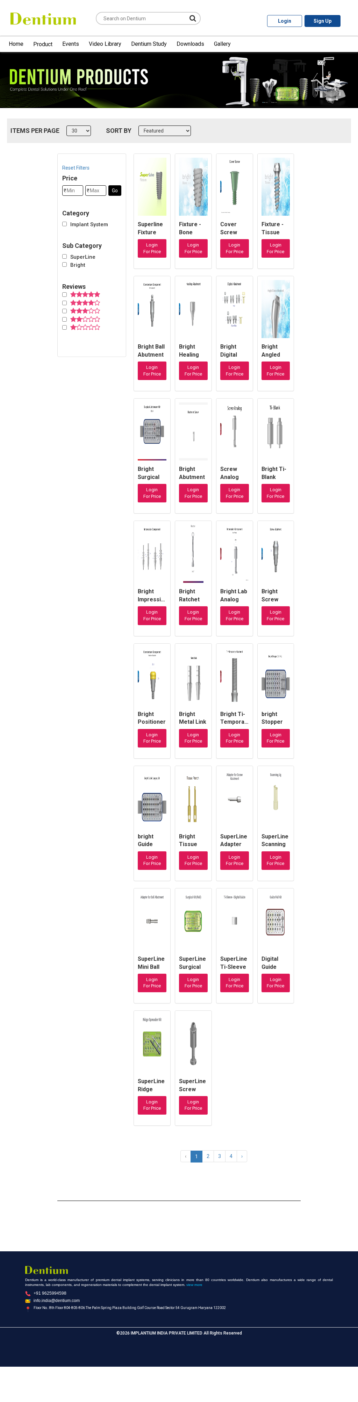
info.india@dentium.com (57, 1300)
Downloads (190, 44)
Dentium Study (149, 44)
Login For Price (152, 248)
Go (115, 190)
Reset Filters (76, 168)
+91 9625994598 (50, 1293)
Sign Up (322, 21)
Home (16, 44)
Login (284, 21)
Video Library (105, 44)
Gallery (222, 44)
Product (42, 44)
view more (194, 1285)
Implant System (89, 224)
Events (70, 44)
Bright (77, 265)
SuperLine (82, 257)
